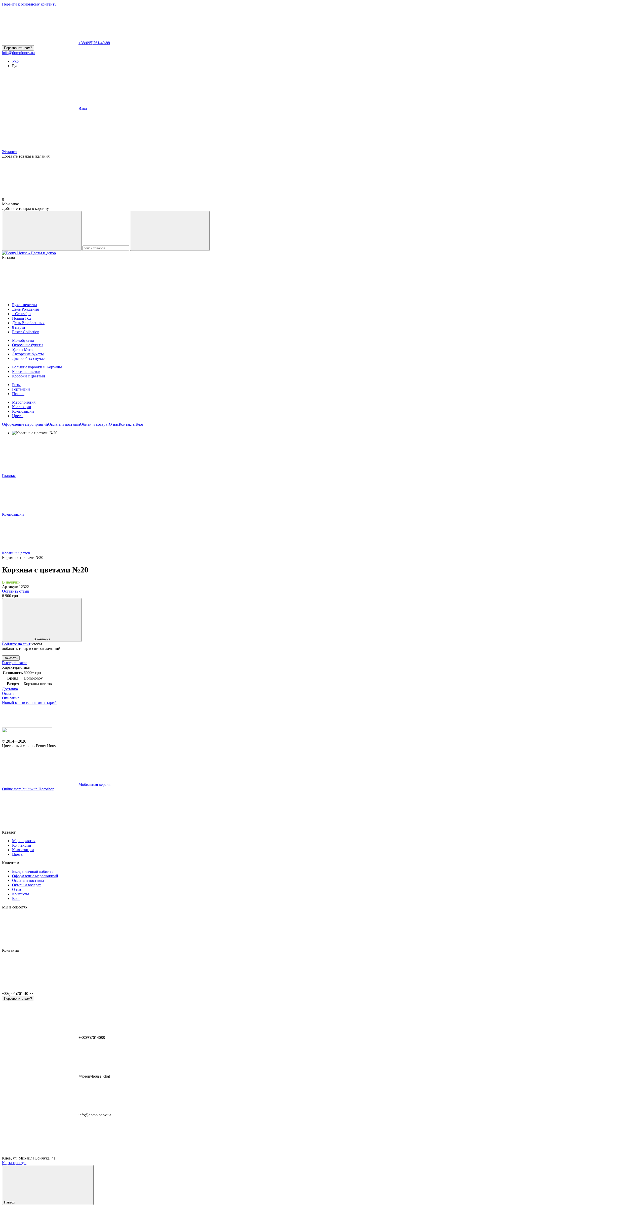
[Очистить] (170, 231)
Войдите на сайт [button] (16, 644)
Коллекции (21, 407)
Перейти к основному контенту (29, 4)
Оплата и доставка (64, 424)
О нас (114, 424)
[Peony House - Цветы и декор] (27, 737)
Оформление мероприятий (25, 424)
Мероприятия (23, 402)
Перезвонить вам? (18, 48)
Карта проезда (14, 1163)
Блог (140, 424)
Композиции (23, 411)
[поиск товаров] (42, 231)
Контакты (127, 424)
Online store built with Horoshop (28, 789)
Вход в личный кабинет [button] (32, 871)
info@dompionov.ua (18, 53)
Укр (15, 61)
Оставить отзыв (15, 591)
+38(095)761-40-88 (94, 43)
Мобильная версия (93, 784)
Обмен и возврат (94, 424)
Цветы (17, 416)
